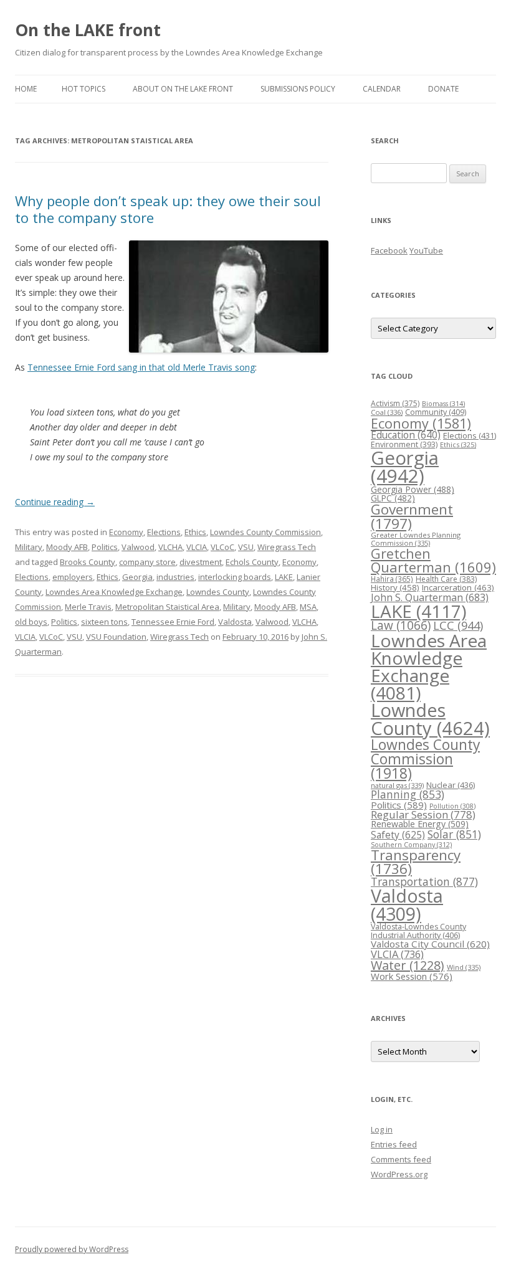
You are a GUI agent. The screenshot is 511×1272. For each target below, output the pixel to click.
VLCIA (196, 547)
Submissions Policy (297, 88)
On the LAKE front (88, 30)
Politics (105, 547)
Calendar (382, 88)
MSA (308, 606)
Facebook (389, 250)
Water (407, 965)
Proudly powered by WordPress (71, 1249)
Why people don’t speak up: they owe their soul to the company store (168, 208)
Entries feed (394, 1144)
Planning (407, 794)
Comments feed (401, 1159)
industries (175, 576)
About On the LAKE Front (183, 88)
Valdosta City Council (430, 943)
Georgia (137, 576)
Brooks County (87, 561)
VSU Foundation (116, 636)
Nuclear (450, 784)
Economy (126, 532)
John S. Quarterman (430, 597)
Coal (387, 412)
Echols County (252, 561)
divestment (200, 561)
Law (401, 625)
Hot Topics (83, 88)
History (395, 587)
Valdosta (235, 621)
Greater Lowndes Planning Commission (416, 539)
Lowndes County (217, 591)
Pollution (452, 806)
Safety (398, 835)
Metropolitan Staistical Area (167, 606)
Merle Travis (88, 606)
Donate (443, 88)
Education (406, 435)
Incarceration (458, 587)
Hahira (392, 579)
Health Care (446, 579)
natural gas (397, 785)
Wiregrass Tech (286, 547)
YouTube (426, 250)
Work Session (411, 976)
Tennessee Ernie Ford (172, 621)
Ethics (195, 532)
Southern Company (411, 844)
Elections (164, 532)
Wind (463, 967)
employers (72, 576)
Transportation (424, 881)
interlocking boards (234, 576)
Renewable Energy (420, 824)
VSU (246, 547)
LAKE (284, 576)
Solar (454, 834)
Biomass (443, 403)
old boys (31, 621)
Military (28, 547)
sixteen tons (104, 621)
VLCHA (170, 547)
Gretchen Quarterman (433, 560)
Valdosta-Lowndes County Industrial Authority (418, 931)
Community (435, 412)
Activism (395, 403)
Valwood (138, 547)
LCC (458, 625)
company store (147, 561)
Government (412, 516)
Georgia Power (412, 489)
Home (26, 88)
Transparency (416, 861)
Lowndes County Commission (265, 532)
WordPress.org (399, 1174)
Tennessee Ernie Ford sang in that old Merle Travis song (141, 367)
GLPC (393, 498)
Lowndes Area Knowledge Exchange (114, 591)
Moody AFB (67, 547)
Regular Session (423, 814)
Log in (382, 1129)
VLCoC (222, 547)
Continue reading (55, 502)
